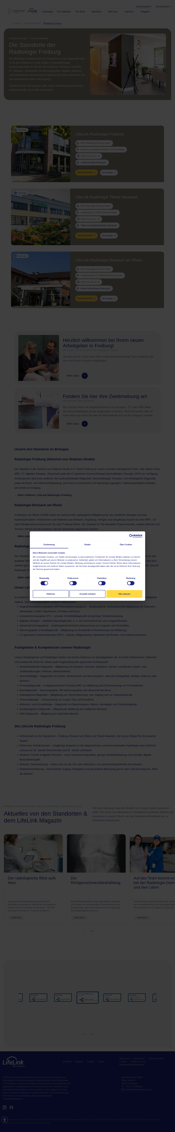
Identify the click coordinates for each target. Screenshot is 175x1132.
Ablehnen (50, 594)
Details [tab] (87, 544)
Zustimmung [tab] (49, 544)
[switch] (73, 583)
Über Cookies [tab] (126, 544)
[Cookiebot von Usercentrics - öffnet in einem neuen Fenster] (131, 536)
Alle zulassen (124, 594)
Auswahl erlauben (87, 594)
